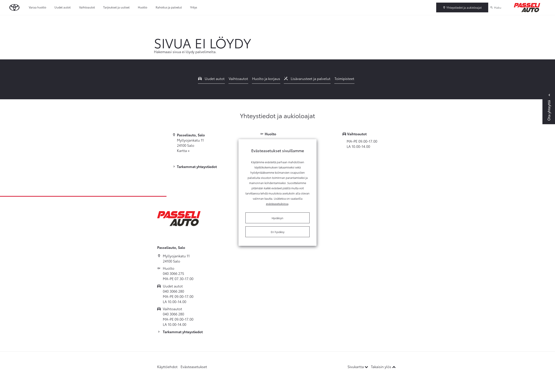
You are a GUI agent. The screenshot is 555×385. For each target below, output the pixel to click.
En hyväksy (277, 232)
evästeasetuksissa (277, 204)
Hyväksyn (277, 218)
